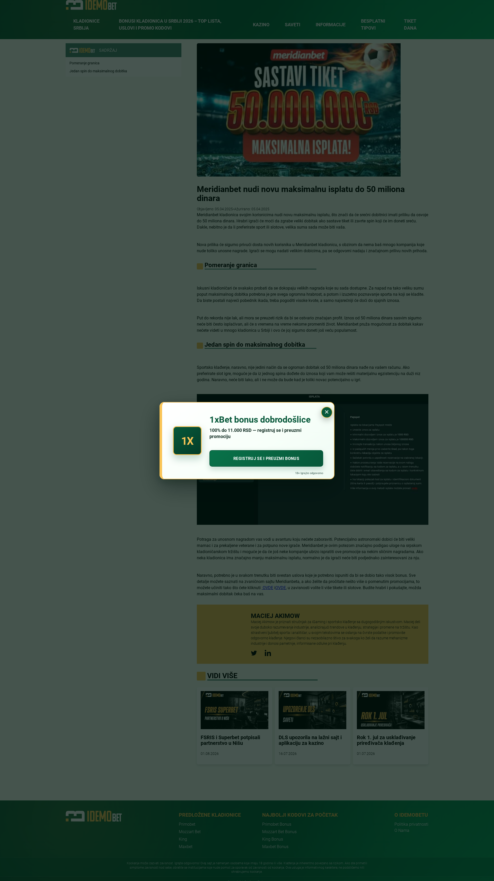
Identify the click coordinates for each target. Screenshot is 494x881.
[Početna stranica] (91, 5)
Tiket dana (410, 24)
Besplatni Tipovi (373, 24)
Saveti (292, 24)
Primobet (187, 824)
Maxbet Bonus (275, 846)
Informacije (331, 24)
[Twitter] (254, 653)
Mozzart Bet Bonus (279, 831)
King (183, 839)
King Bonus (272, 839)
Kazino (261, 24)
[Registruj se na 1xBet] (247, 440)
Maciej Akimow (275, 615)
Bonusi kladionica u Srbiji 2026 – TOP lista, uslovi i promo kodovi (170, 24)
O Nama (401, 830)
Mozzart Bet (190, 831)
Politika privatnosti (411, 824)
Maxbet (185, 846)
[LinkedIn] (268, 653)
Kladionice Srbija (86, 24)
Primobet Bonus (276, 824)
